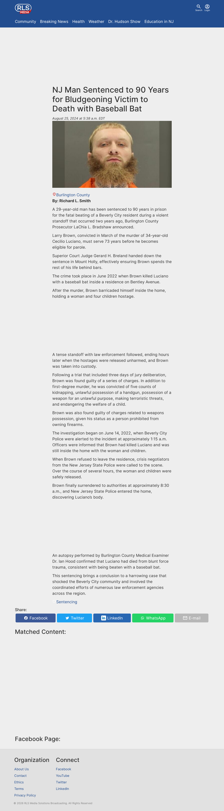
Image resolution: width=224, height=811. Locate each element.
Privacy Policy (25, 795)
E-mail (194, 618)
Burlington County (73, 195)
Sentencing (66, 601)
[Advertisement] (112, 54)
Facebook (38, 618)
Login (207, 10)
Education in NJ (159, 21)
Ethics (19, 782)
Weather (96, 21)
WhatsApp (155, 618)
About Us (21, 769)
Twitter (77, 618)
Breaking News (54, 21)
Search (198, 10)
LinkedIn (114, 618)
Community (25, 21)
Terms (19, 789)
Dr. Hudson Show (124, 21)
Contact (20, 776)
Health (78, 21)
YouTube (62, 776)
